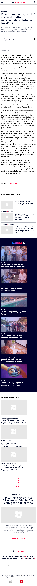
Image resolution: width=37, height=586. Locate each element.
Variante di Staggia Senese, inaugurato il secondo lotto (11, 336)
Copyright (9, 577)
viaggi (30, 558)
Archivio (27, 577)
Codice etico (25, 575)
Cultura (3, 416)
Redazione (11, 39)
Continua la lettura (18, 539)
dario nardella (14, 183)
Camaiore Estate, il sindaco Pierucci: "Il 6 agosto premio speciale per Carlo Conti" (11, 288)
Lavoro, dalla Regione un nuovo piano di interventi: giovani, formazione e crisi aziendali (12, 359)
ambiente (6, 556)
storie (25, 558)
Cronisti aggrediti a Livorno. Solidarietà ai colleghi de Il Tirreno (18, 500)
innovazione (30, 556)
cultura (12, 556)
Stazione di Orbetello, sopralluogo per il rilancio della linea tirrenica (14, 265)
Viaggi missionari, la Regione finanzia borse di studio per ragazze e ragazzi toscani (12, 384)
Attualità (4, 11)
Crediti (32, 575)
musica (15, 558)
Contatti (22, 577)
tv (34, 558)
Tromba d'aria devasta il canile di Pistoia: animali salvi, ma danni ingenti (24, 203)
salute (20, 558)
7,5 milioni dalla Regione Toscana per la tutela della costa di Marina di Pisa (13, 313)
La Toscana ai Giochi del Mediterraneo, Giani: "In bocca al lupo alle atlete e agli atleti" (24, 229)
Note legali (5, 575)
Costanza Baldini (11, 463)
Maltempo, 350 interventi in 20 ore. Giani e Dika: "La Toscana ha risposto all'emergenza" (25, 216)
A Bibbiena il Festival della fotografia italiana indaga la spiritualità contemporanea (11, 444)
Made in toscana (7, 558)
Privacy (11, 575)
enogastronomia (20, 556)
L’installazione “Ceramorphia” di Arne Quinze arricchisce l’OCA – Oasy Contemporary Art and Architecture (13, 468)
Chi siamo (15, 577)
